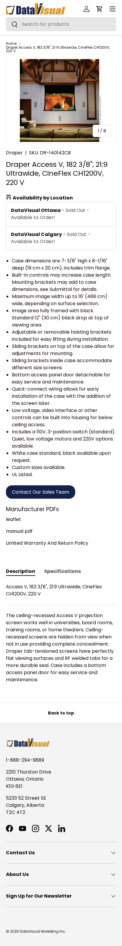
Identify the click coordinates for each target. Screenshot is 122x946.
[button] (99, 8)
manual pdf (19, 531)
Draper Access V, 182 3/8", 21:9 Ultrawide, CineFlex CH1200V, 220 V (58, 49)
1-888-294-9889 (25, 760)
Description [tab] (20, 571)
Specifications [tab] (62, 571)
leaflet (13, 519)
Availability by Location (43, 197)
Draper (14, 152)
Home (11, 43)
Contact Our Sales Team (40, 492)
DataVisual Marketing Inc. (43, 931)
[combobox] (61, 24)
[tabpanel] (61, 633)
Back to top (61, 713)
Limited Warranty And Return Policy (47, 543)
